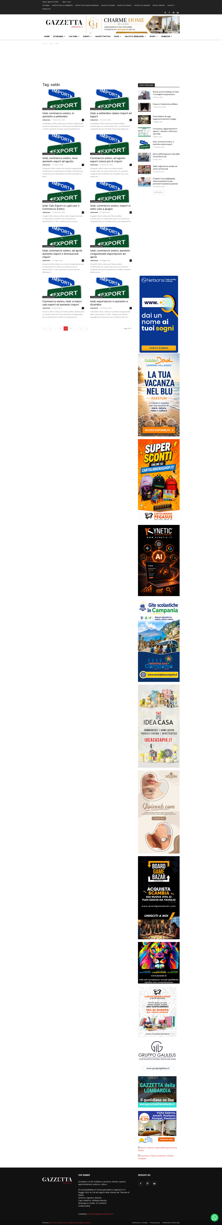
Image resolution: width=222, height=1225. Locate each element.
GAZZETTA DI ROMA (108, 5)
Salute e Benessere (134, 36)
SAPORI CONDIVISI (158, 5)
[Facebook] (169, 12)
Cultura (73, 36)
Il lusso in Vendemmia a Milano (165, 104)
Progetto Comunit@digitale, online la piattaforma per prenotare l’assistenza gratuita (165, 181)
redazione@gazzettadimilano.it (100, 1214)
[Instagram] (173, 12)
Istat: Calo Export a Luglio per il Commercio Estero (60, 207)
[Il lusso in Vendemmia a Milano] (144, 107)
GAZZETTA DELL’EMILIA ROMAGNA (87, 5)
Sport (153, 36)
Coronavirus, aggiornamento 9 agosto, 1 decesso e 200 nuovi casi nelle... (165, 131)
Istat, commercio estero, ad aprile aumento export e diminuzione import (62, 254)
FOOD (116, 36)
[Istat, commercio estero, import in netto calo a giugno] (111, 192)
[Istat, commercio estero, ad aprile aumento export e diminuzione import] (63, 237)
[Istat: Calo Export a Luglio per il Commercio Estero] (63, 192)
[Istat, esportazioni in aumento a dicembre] (111, 288)
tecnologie (76, 1223)
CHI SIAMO (46, 5)
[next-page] (87, 328)
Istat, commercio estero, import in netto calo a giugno (110, 207)
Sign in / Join (67, 2)
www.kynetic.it (86, 1223)
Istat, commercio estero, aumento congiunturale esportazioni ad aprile (110, 254)
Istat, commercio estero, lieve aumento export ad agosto (60, 160)
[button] (165, 12)
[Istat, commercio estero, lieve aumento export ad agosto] (63, 144)
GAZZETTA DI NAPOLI (124, 5)
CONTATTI (170, 5)
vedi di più (158, 192)
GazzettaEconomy (49, 109)
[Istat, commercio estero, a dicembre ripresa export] (144, 144)
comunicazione (65, 1223)
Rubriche (165, 36)
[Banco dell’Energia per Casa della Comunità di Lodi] (144, 157)
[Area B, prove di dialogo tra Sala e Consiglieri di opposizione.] (144, 95)
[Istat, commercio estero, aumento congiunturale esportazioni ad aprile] (111, 237)
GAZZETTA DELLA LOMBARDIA (62, 5)
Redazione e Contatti (139, 1223)
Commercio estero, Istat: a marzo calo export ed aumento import (62, 303)
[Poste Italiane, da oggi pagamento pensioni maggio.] (144, 119)
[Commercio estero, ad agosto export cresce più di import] (111, 144)
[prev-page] (44, 328)
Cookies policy (84, 1206)
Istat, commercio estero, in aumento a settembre (58, 115)
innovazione (54, 1223)
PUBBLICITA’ (46, 9)
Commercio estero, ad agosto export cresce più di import (107, 160)
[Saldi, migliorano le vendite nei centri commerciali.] (144, 169)
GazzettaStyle (102, 36)
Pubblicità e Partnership (171, 1223)
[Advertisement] (111, 64)
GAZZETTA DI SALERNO (142, 5)
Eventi (86, 36)
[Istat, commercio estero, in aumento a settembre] (63, 100)
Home (47, 36)
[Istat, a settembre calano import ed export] (111, 100)
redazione (46, 120)
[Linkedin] (178, 12)
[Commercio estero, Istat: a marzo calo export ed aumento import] (63, 288)
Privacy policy (155, 1223)
